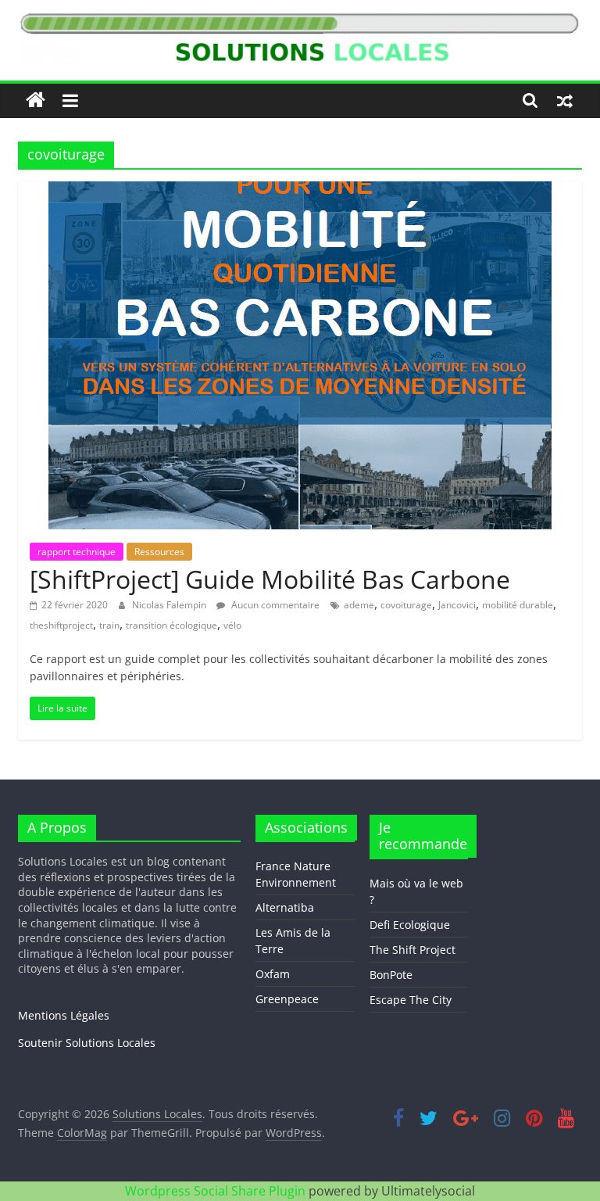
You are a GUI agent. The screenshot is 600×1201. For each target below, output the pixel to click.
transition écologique (171, 625)
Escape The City (411, 999)
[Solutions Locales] (35, 100)
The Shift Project (412, 949)
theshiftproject (61, 625)
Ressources (159, 551)
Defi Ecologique (410, 924)
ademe (359, 604)
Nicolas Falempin (170, 604)
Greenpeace (287, 998)
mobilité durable (517, 604)
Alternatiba (284, 907)
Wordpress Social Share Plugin (217, 1190)
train (109, 625)
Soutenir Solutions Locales (86, 1042)
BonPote (391, 974)
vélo (232, 625)
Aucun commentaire (274, 604)
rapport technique (77, 551)
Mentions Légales (63, 1015)
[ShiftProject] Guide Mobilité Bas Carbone (270, 579)
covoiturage (406, 604)
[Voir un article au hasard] (565, 100)
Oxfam (272, 973)
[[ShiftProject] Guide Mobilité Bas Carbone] (300, 190)
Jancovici (457, 604)
